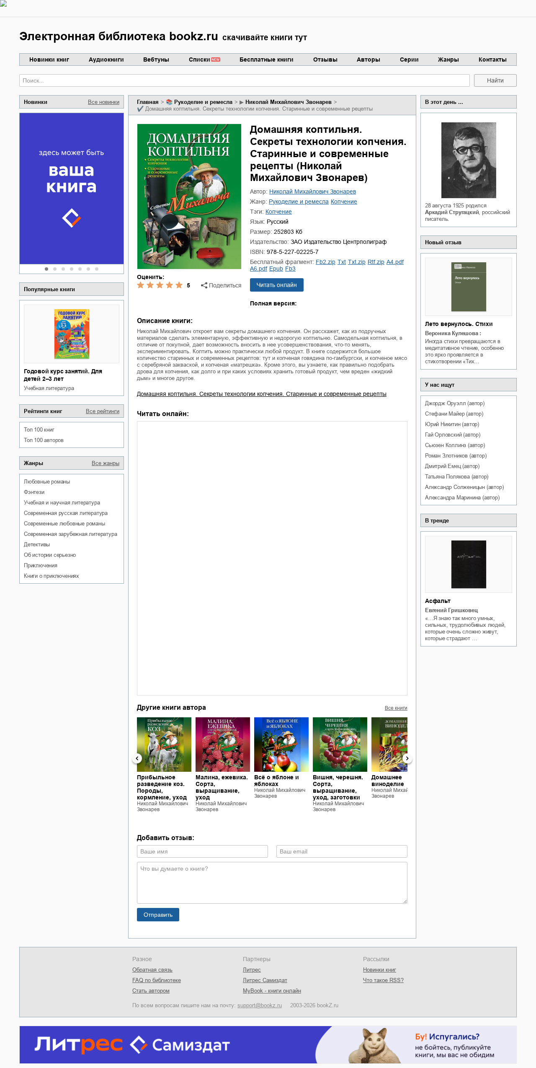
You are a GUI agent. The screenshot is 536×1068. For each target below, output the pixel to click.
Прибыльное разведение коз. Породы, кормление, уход (162, 787)
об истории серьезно (50, 555)
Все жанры (105, 463)
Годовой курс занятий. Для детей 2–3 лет (63, 375)
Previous (137, 758)
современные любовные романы (64, 523)
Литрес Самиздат (265, 980)
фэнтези (34, 492)
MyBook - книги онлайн (272, 991)
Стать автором (151, 991)
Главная (148, 102)
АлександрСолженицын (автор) (464, 487)
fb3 (290, 268)
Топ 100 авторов (44, 440)
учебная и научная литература (62, 502)
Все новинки (103, 102)
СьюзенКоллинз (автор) (455, 445)
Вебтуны (156, 59)
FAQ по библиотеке (156, 980)
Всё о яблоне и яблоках (276, 780)
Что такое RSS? (383, 980)
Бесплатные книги (267, 59)
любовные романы (47, 481)
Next (407, 758)
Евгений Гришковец (451, 610)
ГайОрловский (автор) (452, 435)
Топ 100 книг (39, 430)
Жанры (448, 59)
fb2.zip (325, 262)
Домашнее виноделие (387, 780)
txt (342, 262)
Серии (409, 59)
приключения (40, 565)
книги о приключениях (51, 576)
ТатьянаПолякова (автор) (456, 476)
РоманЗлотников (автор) (455, 456)
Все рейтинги (102, 411)
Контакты (493, 59)
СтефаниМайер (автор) (454, 414)
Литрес (252, 970)
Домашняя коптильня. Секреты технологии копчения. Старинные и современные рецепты (262, 393)
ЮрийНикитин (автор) (452, 424)
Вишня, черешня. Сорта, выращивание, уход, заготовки (338, 787)
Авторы (368, 59)
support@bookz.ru (259, 1005)
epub (276, 268)
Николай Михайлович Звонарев (288, 102)
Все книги (396, 708)
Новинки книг (49, 59)
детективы (37, 544)
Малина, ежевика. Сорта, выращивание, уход (222, 787)
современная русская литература (66, 513)
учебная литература (49, 388)
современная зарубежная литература (70, 534)
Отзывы (325, 59)
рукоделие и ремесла (203, 102)
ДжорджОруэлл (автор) (454, 403)
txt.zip (357, 262)
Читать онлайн (277, 285)
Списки (199, 59)
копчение (344, 201)
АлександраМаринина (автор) (462, 497)
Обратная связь (152, 970)
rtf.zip (376, 262)
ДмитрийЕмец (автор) (452, 466)
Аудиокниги (106, 59)
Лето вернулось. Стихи (459, 324)
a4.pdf (395, 262)
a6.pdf (258, 268)
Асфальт (438, 600)
